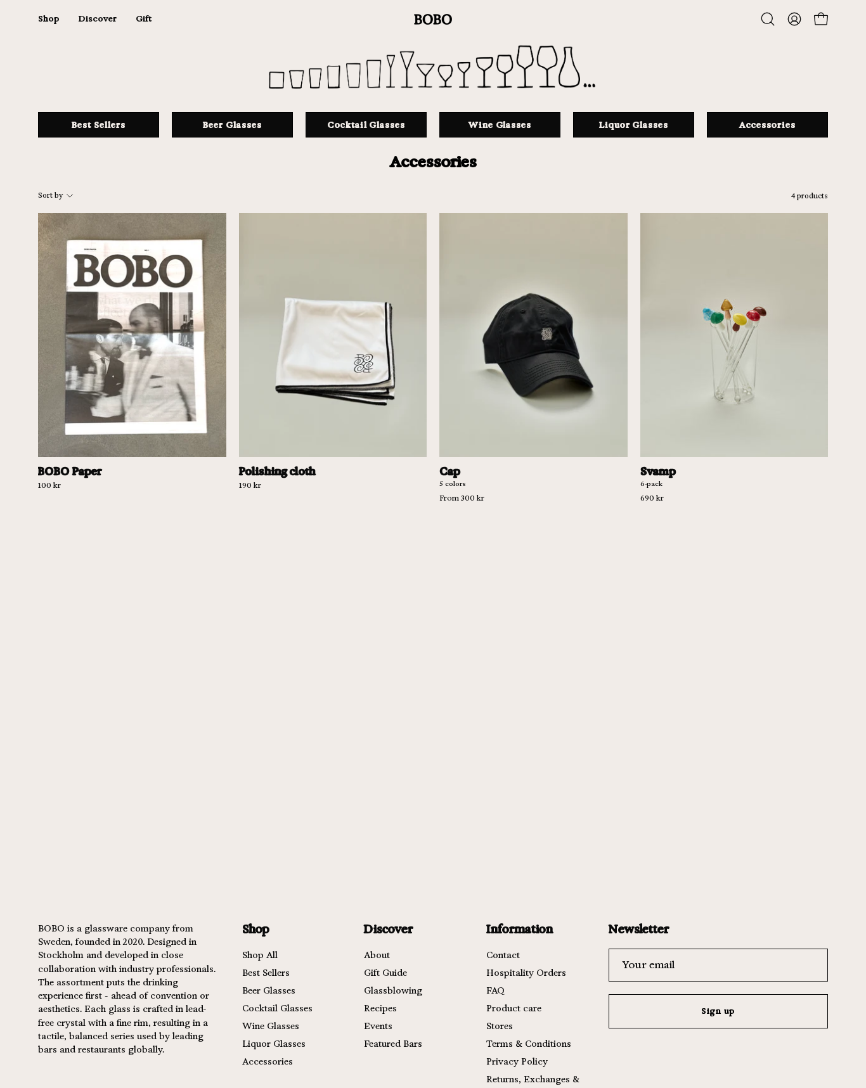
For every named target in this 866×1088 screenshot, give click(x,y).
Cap (449, 471)
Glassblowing (393, 990)
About (377, 955)
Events (378, 1026)
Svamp (658, 471)
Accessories (267, 1061)
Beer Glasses (268, 990)
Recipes (380, 1008)
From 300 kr (461, 498)
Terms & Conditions (528, 1044)
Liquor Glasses (274, 1044)
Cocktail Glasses (277, 1008)
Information (519, 928)
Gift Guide (385, 973)
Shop (255, 928)
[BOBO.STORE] (433, 19)
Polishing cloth (277, 471)
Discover (388, 928)
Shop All (260, 955)
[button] (767, 19)
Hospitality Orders (526, 973)
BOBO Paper (69, 471)
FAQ (495, 990)
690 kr (652, 498)
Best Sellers (266, 973)
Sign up (718, 1011)
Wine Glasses (270, 1026)
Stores (499, 1026)
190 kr (250, 486)
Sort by (50, 195)
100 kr (49, 486)
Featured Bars (393, 1044)
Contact (503, 955)
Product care (513, 1008)
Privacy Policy (517, 1061)
